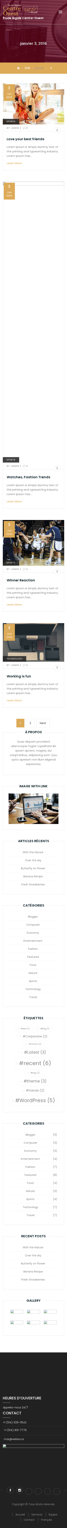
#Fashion (35, 1044)
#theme (35, 1081)
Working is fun (19, 676)
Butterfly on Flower (33, 868)
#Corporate (35, 1036)
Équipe (53, 1514)
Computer (33, 925)
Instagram (19, 1490)
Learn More (15, 163)
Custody (38, 1491)
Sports (11, 121)
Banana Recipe (33, 876)
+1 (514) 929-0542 (14, 1422)
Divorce (28, 1491)
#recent (35, 1063)
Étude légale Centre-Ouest (23, 18)
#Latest (35, 1052)
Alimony (47, 1491)
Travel (33, 997)
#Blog (44, 1028)
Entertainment (32, 941)
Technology (15, 658)
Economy (33, 933)
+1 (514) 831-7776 (15, 1430)
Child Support (56, 1491)
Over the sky (33, 860)
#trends (35, 1090)
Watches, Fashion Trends (28, 477)
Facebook (10, 1490)
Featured (33, 957)
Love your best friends (25, 139)
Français (46, 1520)
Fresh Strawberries (33, 884)
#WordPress (35, 1100)
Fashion (33, 949)
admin (13, 128)
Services (36, 1514)
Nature (33, 973)
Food (33, 965)
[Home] (18, 68)
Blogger (33, 917)
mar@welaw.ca (14, 1439)
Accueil (20, 1514)
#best (25, 1028)
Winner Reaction (21, 580)
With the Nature (33, 852)
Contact (29, 1520)
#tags (35, 1072)
